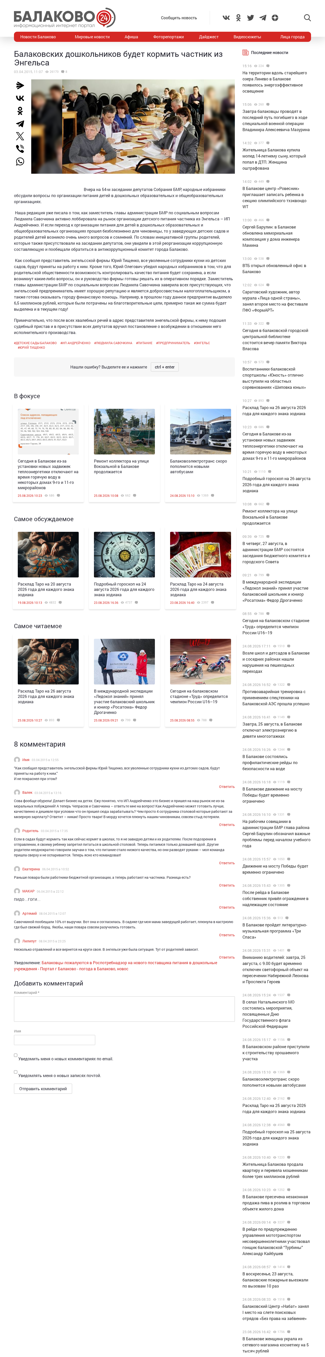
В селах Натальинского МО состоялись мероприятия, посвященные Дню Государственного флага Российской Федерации (268, 1014)
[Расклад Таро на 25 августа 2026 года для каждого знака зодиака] (288, 1098)
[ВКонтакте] (22, 98)
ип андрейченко (76, 343)
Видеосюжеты (247, 36)
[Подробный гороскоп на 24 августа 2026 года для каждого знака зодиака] (124, 554)
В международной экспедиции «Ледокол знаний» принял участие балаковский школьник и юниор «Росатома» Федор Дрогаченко (124, 701)
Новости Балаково (38, 36)
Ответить (227, 786)
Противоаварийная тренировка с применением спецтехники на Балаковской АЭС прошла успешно (276, 697)
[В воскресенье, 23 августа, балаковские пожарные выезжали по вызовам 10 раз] (288, 1266)
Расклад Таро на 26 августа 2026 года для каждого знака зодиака (46, 696)
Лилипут (29, 941)
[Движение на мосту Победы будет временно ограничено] (288, 859)
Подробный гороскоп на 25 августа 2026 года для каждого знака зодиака (276, 1138)
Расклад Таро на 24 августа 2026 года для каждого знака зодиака (198, 589)
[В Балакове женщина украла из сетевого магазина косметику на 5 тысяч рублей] (288, 1331)
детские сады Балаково (36, 343)
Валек (27, 792)
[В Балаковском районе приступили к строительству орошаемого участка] (288, 1039)
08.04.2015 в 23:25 (52, 941)
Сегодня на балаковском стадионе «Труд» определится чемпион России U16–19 (199, 696)
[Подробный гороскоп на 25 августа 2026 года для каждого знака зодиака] (288, 1124)
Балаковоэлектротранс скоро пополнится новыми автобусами (198, 466)
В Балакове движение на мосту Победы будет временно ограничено (272, 795)
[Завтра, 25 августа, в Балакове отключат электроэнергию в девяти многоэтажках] (288, 717)
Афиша (131, 36)
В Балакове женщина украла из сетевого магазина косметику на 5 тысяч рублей (275, 1344)
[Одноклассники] (22, 111)
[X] (22, 136)
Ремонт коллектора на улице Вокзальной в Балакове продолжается (121, 466)
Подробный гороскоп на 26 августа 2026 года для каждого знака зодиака (276, 484)
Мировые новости (92, 36)
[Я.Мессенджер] (22, 85)
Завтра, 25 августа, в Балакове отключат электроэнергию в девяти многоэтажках (272, 730)
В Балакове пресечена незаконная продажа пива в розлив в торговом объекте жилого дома (276, 1202)
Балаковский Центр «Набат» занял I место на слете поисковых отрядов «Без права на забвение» (275, 1312)
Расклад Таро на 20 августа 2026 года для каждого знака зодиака (46, 589)
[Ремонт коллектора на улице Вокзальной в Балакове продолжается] (124, 431)
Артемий (29, 913)
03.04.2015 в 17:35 (54, 831)
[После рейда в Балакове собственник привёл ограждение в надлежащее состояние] (288, 885)
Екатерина (31, 869)
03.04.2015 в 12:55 (45, 760)
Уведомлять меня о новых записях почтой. (59, 1075)
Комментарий (26, 992)
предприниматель (174, 343)
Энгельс (203, 343)
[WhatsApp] (22, 161)
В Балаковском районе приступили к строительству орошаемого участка (276, 1052)
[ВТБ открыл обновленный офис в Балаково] (267, 258)
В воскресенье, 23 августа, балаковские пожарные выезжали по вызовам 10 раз (275, 1280)
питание (145, 343)
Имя (25, 759)
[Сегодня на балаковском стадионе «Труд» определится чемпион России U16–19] (200, 661)
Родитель (30, 830)
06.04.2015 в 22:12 (50, 891)
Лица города (292, 36)
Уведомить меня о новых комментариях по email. (65, 1058)
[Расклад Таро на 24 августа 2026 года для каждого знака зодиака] (200, 554)
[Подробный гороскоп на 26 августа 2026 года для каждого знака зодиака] (269, 471)
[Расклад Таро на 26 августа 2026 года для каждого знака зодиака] (48, 661)
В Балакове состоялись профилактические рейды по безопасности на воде (270, 762)
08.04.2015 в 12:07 (52, 913)
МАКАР (28, 891)
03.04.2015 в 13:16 (48, 793)
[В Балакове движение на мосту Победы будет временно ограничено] (288, 782)
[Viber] (22, 149)
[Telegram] (22, 123)
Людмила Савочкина (114, 343)
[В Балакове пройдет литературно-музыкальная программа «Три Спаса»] (286, 918)
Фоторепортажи (168, 36)
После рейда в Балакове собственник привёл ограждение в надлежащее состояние (275, 898)
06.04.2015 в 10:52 (55, 869)
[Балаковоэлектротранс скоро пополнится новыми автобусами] (200, 431)
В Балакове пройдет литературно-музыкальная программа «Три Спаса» (274, 931)
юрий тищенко (32, 347)
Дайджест (209, 36)
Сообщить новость (179, 17)
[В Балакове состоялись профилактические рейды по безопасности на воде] (288, 749)
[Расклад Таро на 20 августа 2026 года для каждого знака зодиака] (48, 554)
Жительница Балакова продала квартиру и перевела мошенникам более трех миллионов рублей (275, 1170)
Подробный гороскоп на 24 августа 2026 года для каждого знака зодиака (124, 589)
